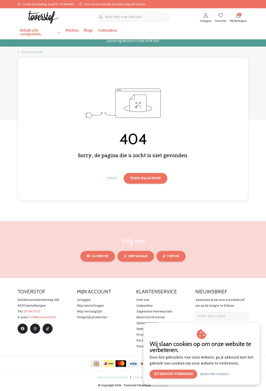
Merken (72, 30)
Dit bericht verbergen (173, 374)
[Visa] (133, 363)
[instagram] (35, 329)
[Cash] (96, 363)
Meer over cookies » (215, 374)
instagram (138, 256)
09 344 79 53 (32, 311)
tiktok (173, 256)
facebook (99, 256)
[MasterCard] (121, 363)
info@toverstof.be (42, 317)
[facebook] (23, 329)
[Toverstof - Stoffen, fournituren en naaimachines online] (43, 16)
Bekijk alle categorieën (30, 32)
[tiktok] (48, 329)
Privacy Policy (142, 377)
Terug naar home (145, 178)
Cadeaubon (107, 30)
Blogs (88, 30)
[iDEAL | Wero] (108, 363)
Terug (111, 178)
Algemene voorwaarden (112, 377)
